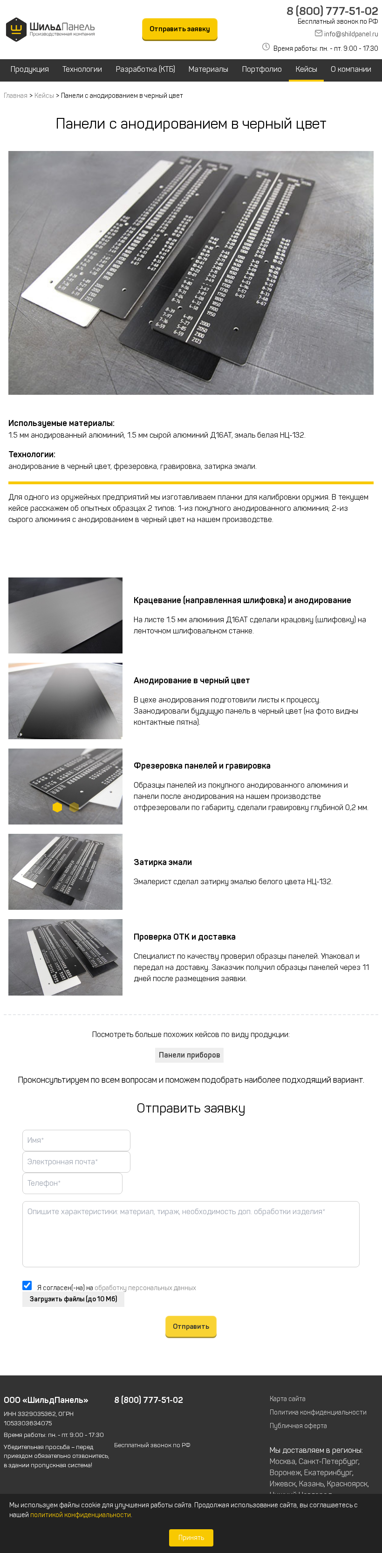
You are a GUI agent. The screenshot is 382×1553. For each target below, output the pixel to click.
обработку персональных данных (145, 1288)
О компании (351, 69)
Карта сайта (288, 1399)
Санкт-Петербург (328, 1461)
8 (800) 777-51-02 (332, 11)
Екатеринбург (328, 1472)
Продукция (30, 69)
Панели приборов (189, 1055)
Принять (191, 1538)
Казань (311, 1483)
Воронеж (285, 1472)
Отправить (191, 1326)
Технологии (82, 69)
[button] (57, 807)
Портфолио (262, 69)
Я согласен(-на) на (116, 1288)
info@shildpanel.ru (351, 34)
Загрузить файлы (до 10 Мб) (73, 1299)
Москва (282, 1461)
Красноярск (347, 1483)
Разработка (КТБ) (145, 69)
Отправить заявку (180, 29)
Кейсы (306, 69)
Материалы (208, 69)
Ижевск (283, 1483)
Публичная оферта (298, 1426)
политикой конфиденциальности (80, 1515)
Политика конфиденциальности (318, 1412)
